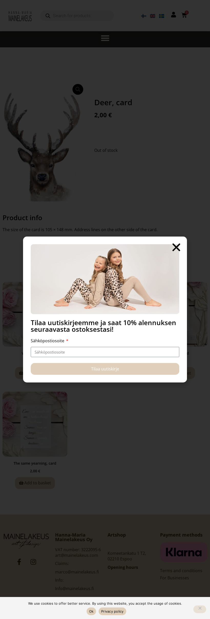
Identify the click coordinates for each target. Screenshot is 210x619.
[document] (105, 309)
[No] (199, 609)
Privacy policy (112, 611)
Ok (91, 611)
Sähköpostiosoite (48, 341)
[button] (176, 247)
